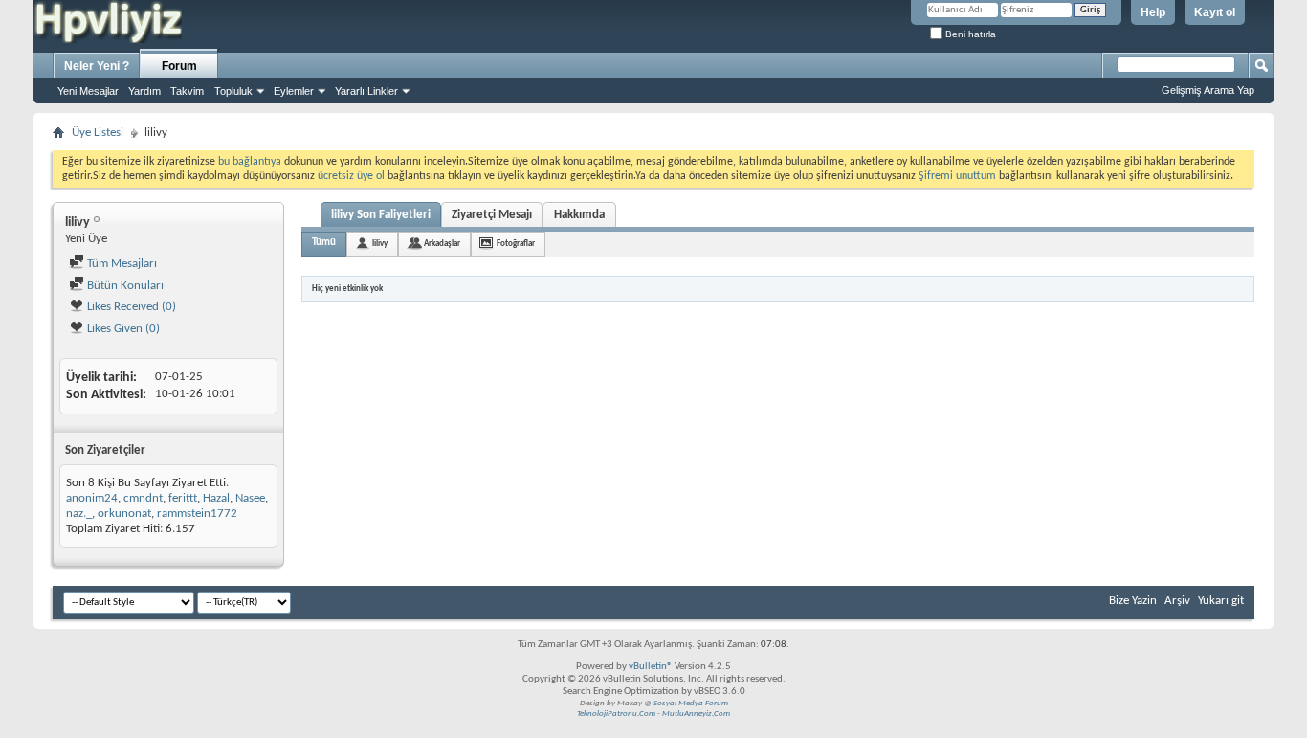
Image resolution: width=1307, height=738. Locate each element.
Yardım (144, 91)
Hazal (216, 498)
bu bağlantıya (249, 162)
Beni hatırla (969, 34)
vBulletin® (651, 666)
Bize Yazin (1133, 600)
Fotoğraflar (516, 243)
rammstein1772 (197, 513)
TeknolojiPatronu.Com (616, 713)
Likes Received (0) (130, 307)
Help (1153, 12)
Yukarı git (1221, 600)
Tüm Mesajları (120, 263)
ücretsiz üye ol (353, 176)
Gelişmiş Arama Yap (1208, 90)
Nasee (250, 498)
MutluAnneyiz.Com (696, 713)
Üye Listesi (97, 132)
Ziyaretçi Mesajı (492, 215)
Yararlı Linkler (366, 91)
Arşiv (1177, 600)
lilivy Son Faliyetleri (381, 215)
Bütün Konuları (124, 286)
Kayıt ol (1214, 12)
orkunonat (124, 513)
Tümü (324, 242)
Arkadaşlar (442, 243)
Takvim (187, 91)
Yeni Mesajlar (88, 91)
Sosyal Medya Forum (691, 703)
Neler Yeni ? (96, 66)
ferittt (182, 498)
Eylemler (294, 91)
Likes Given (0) (122, 329)
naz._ (79, 513)
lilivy (380, 243)
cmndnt (143, 498)
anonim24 (92, 498)
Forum (179, 66)
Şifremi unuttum (957, 176)
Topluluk (233, 91)
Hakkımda (579, 215)
